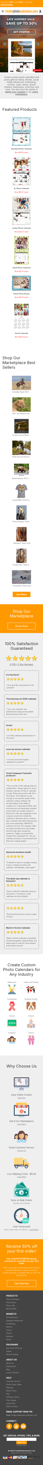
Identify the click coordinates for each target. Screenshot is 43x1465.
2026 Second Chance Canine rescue (21, 457)
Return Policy (11, 1391)
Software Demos (12, 1397)
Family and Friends (31, 982)
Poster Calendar (21, 333)
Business (9, 1336)
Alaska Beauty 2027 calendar (21, 478)
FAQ (7, 1394)
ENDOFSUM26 (7, 5)
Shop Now (21, 626)
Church (31, 1016)
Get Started (21, 1283)
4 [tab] (25, 70)
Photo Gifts (10, 1306)
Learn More (21, 1124)
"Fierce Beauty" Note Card (21, 522)
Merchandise (11, 1309)
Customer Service (13, 1381)
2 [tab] (19, 70)
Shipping (9, 1388)
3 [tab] (22, 70)
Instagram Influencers (14, 1321)
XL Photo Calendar (21, 188)
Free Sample (11, 1400)
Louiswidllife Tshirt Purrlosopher (21, 500)
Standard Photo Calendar (21, 149)
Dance (31, 1033)
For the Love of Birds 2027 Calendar (21, 435)
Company (12, 1033)
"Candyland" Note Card (21, 586)
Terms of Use (15, 1453)
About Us (9, 1363)
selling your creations (15, 92)
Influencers (12, 982)
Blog (8, 1369)
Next (38, 44)
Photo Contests (12, 1354)
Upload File (10, 1403)
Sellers (9, 1351)
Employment (11, 1366)
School (12, 1016)
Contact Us (21, 1151)
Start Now (21, 1098)
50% (12, 2)
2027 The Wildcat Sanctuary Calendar (21, 414)
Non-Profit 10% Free (14, 1348)
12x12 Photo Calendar (21, 268)
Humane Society (31, 999)
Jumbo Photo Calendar (21, 228)
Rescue (9, 1327)
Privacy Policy (21, 1445)
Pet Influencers (12, 1317)
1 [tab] (16, 70)
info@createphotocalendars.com (24, 1415)
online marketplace (26, 93)
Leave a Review (12, 1373)
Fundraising (11, 999)
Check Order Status (14, 1384)
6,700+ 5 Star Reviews (21, 664)
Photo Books (11, 1302)
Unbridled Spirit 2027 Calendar (21, 392)
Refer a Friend (12, 1406)
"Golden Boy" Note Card (21, 565)
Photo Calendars (12, 1299)
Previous (5, 44)
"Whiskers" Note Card (21, 543)
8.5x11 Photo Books (21, 294)
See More (21, 594)
